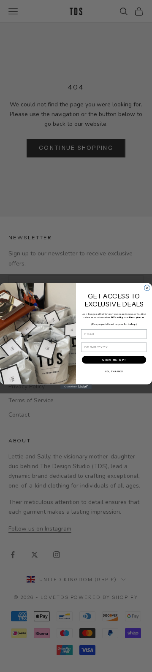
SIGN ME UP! (114, 359)
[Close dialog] (147, 288)
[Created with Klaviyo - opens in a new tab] (76, 386)
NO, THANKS (114, 371)
